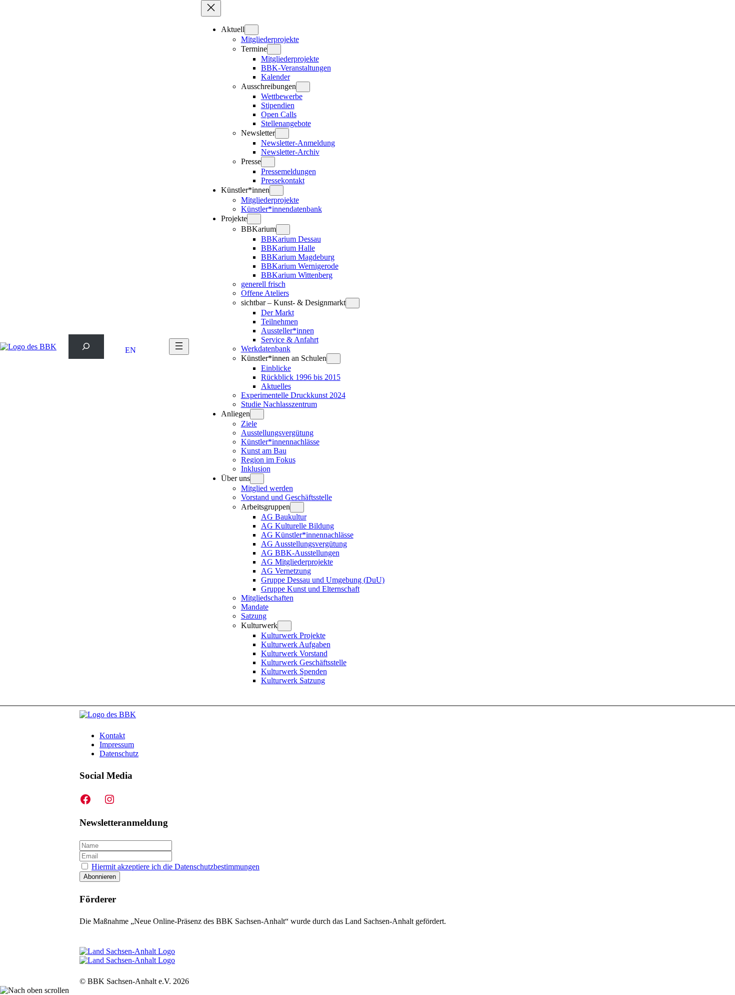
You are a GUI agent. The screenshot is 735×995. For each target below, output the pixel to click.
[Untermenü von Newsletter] (282, 133)
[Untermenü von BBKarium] (283, 229)
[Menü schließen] (211, 8)
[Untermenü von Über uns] (257, 478)
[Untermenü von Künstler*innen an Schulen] (333, 358)
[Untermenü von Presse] (268, 162)
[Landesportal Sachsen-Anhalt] (127, 955)
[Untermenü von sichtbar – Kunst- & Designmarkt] (353, 303)
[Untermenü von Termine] (274, 49)
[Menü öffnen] (179, 346)
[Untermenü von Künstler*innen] (277, 190)
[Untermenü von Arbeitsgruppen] (297, 507)
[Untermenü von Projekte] (254, 219)
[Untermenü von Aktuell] (251, 30)
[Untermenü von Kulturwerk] (285, 626)
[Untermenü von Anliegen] (257, 414)
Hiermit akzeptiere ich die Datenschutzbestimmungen (176, 866)
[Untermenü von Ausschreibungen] (303, 87)
